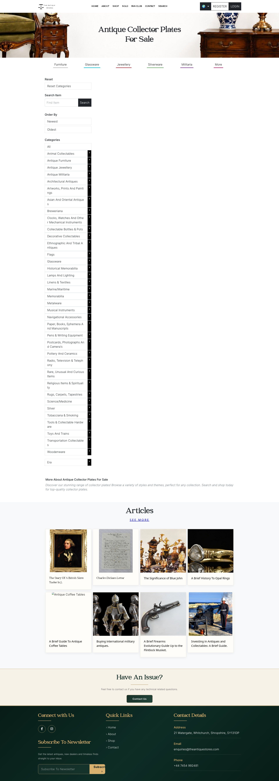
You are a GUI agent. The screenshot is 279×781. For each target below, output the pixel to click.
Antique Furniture (68, 160)
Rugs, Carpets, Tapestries (68, 394)
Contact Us (140, 698)
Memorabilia (68, 295)
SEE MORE (139, 520)
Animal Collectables (68, 153)
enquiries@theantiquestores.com (196, 749)
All (49, 146)
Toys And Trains (68, 433)
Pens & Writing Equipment (68, 334)
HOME (95, 6)
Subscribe (101, 769)
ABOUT (105, 6)
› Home (111, 727)
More (218, 64)
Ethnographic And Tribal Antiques (68, 244)
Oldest (51, 129)
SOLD (125, 6)
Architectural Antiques (68, 181)
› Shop (110, 740)
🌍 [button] (203, 6)
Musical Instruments (68, 309)
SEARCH (162, 6)
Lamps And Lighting (68, 274)
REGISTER (220, 6)
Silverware (155, 64)
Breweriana (68, 210)
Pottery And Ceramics (68, 353)
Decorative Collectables (68, 235)
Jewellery (123, 64)
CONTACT (150, 6)
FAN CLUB (136, 6)
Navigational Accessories (68, 316)
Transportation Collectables (68, 442)
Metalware (68, 302)
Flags (68, 254)
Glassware (92, 64)
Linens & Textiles (68, 281)
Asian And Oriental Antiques (68, 201)
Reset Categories (59, 86)
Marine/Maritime (68, 288)
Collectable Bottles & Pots (68, 228)
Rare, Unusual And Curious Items (68, 373)
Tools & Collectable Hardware (68, 423)
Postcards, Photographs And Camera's (68, 343)
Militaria (186, 64)
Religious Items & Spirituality (68, 384)
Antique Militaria (68, 174)
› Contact (112, 747)
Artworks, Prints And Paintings (68, 190)
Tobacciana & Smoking (68, 414)
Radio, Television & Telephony (68, 362)
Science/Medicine (68, 401)
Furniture (60, 64)
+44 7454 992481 (186, 765)
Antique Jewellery (68, 167)
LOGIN (235, 6)
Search (85, 102)
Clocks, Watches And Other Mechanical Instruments (68, 219)
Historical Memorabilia (68, 268)
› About (111, 734)
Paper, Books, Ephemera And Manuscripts (68, 325)
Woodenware (68, 451)
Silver (68, 407)
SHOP (116, 6)
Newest (52, 121)
